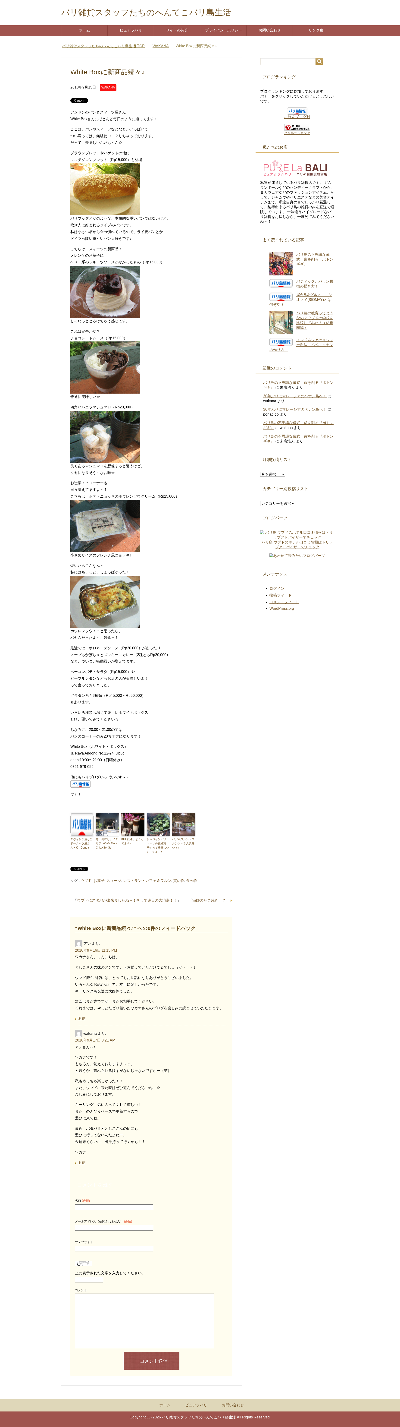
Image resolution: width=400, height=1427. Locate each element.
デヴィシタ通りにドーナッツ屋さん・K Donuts (81, 843)
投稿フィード (280, 595)
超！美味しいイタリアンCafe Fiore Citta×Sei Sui (107, 843)
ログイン (276, 588)
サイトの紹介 (177, 30)
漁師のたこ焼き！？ (209, 900)
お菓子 (99, 881)
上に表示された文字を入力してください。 (110, 1273)
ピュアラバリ (131, 30)
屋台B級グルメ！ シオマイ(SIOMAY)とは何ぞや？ (300, 299)
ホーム (84, 30)
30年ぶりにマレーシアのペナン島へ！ (295, 396)
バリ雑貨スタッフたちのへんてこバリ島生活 (146, 12)
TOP (106, 46)
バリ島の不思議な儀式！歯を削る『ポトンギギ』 (314, 259)
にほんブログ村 (297, 117)
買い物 (178, 881)
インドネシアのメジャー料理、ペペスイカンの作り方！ (301, 345)
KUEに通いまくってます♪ (132, 841)
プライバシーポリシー (223, 30)
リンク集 (316, 30)
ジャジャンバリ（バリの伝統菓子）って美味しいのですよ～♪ (158, 845)
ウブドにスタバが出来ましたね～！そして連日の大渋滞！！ (127, 900)
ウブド (86, 881)
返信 (81, 1018)
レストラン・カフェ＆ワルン (147, 881)
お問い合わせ (270, 30)
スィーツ (113, 881)
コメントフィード (284, 602)
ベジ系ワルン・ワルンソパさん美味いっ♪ (183, 843)
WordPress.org (281, 608)
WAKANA (108, 87)
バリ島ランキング (297, 133)
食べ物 (191, 881)
